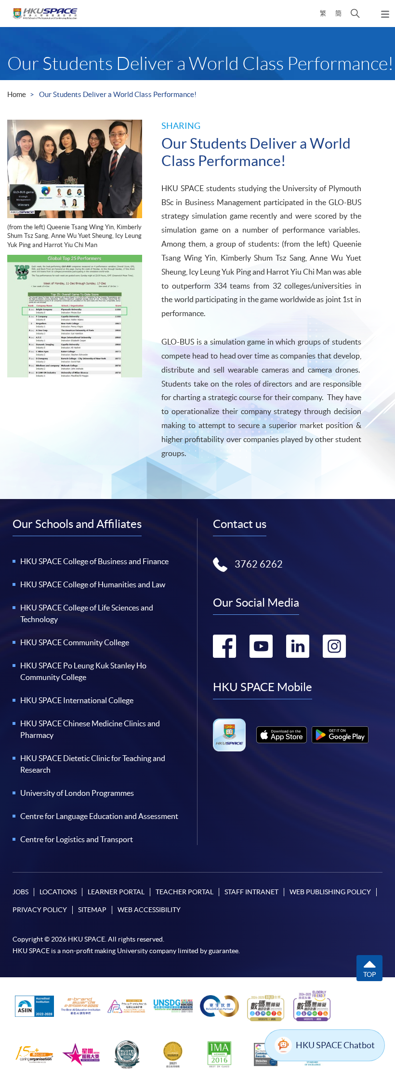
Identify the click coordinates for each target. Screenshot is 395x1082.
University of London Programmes (77, 793)
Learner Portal (116, 892)
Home (16, 94)
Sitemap (92, 910)
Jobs (20, 892)
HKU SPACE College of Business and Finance (94, 561)
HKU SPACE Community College (74, 642)
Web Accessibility (149, 910)
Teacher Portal (184, 892)
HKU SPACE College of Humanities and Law (92, 584)
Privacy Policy (40, 910)
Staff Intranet (251, 892)
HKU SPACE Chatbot (335, 1045)
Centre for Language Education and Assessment (99, 816)
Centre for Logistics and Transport (76, 839)
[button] (355, 13)
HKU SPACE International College (76, 700)
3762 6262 (259, 564)
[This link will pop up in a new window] (281, 734)
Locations (58, 892)
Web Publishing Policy (330, 892)
